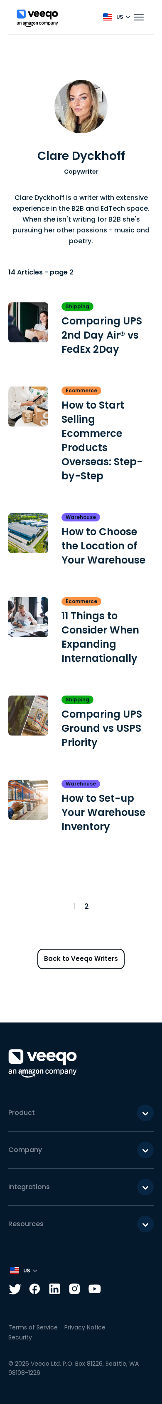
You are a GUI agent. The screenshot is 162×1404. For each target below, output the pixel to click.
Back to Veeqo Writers (81, 958)
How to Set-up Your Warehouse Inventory (103, 812)
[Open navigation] (138, 17)
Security (20, 1337)
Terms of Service (33, 1327)
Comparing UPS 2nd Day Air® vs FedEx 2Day (101, 335)
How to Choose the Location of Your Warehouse (103, 546)
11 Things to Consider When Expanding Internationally (100, 637)
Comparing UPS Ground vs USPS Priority (101, 728)
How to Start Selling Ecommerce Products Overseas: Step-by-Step (101, 440)
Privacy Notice (85, 1327)
